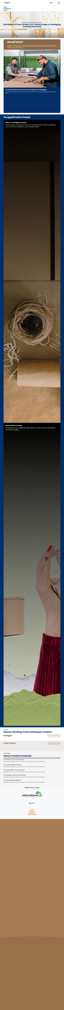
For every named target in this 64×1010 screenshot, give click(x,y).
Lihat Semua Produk (54, 743)
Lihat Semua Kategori (54, 735)
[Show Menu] (58, 3)
